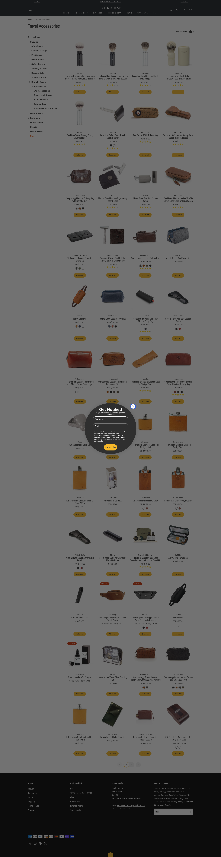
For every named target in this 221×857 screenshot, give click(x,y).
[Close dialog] (133, 406)
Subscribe (110, 447)
